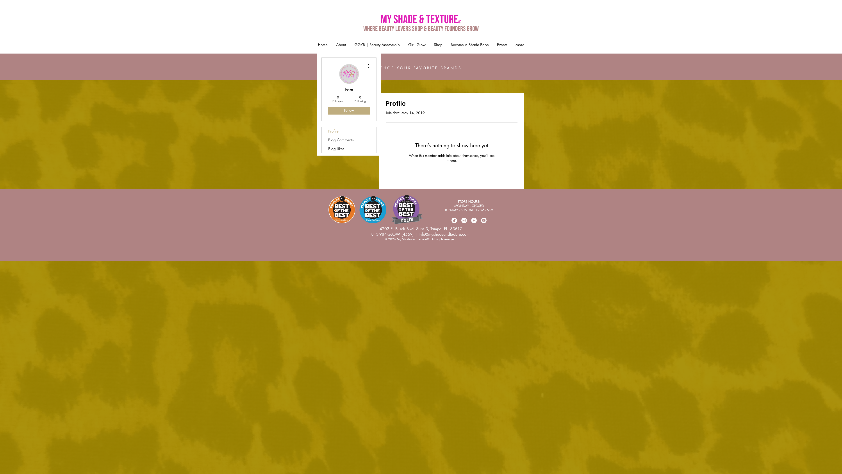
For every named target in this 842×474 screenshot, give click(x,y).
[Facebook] (474, 220)
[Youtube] (484, 220)
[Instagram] (464, 220)
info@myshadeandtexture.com (444, 234)
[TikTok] (454, 220)
